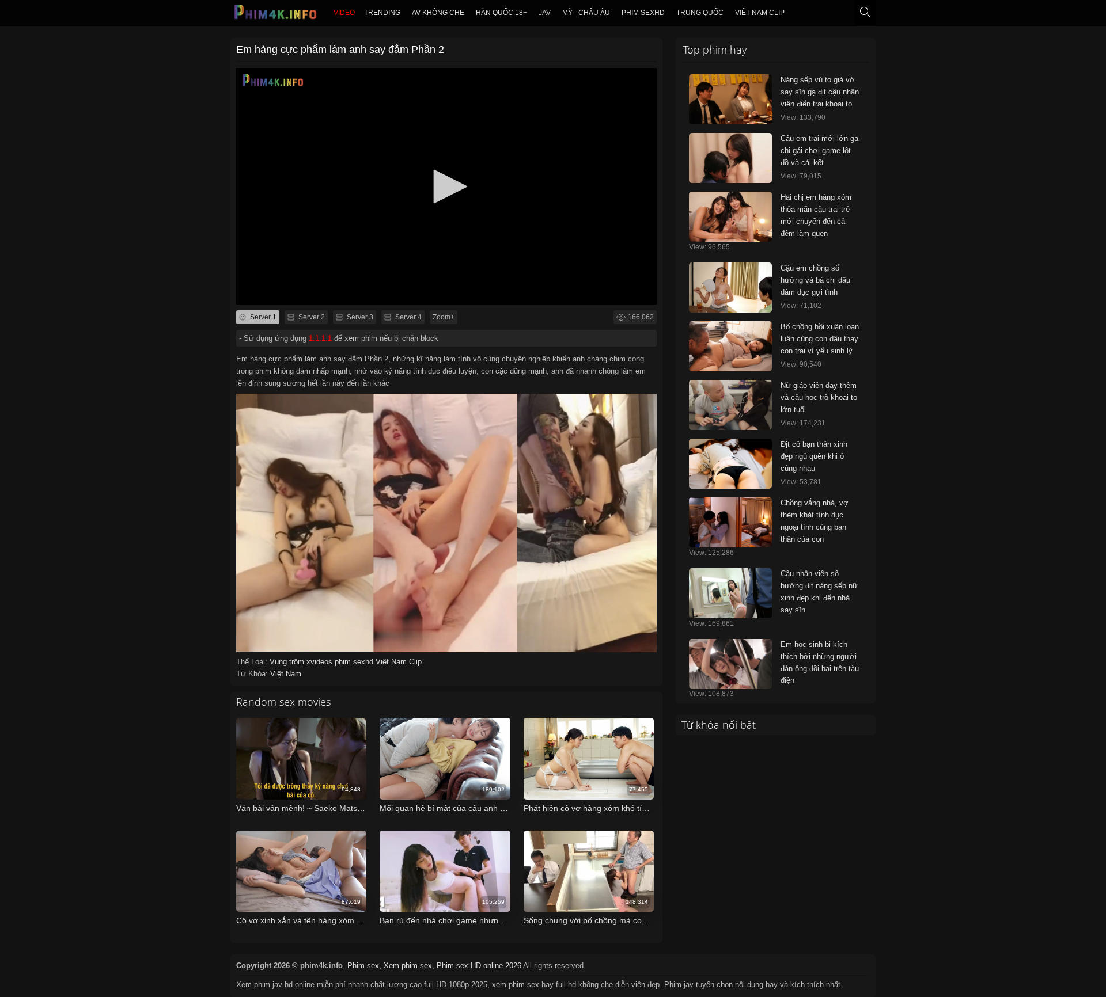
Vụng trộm (288, 661)
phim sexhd (643, 13)
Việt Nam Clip (760, 13)
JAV (545, 13)
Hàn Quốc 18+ (501, 13)
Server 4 (407, 317)
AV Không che (438, 13)
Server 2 (311, 317)
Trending (382, 13)
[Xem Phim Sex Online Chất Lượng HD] (276, 15)
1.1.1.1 (320, 338)
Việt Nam (285, 673)
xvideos (320, 661)
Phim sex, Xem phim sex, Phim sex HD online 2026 (434, 965)
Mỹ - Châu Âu (586, 13)
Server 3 (359, 317)
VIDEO (344, 13)
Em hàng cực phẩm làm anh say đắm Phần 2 (340, 49)
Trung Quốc (700, 13)
